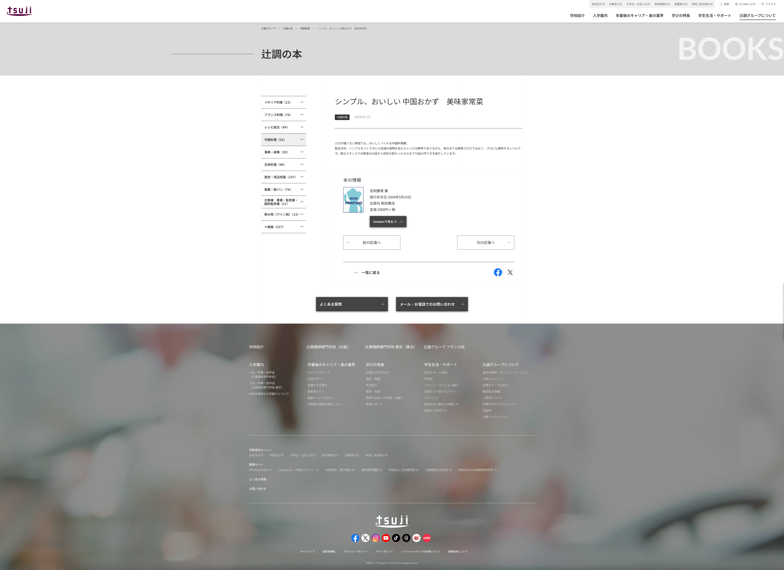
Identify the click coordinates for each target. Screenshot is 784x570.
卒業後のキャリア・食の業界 (331, 364)
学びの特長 (375, 364)
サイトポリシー (384, 551)
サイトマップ (307, 551)
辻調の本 (288, 28)
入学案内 (256, 364)
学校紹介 (256, 346)
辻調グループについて (501, 364)
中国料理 (305, 28)
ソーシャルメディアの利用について (420, 551)
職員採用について (458, 551)
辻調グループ (268, 28)
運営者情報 (329, 551)
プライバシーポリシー (355, 551)
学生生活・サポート (440, 364)
